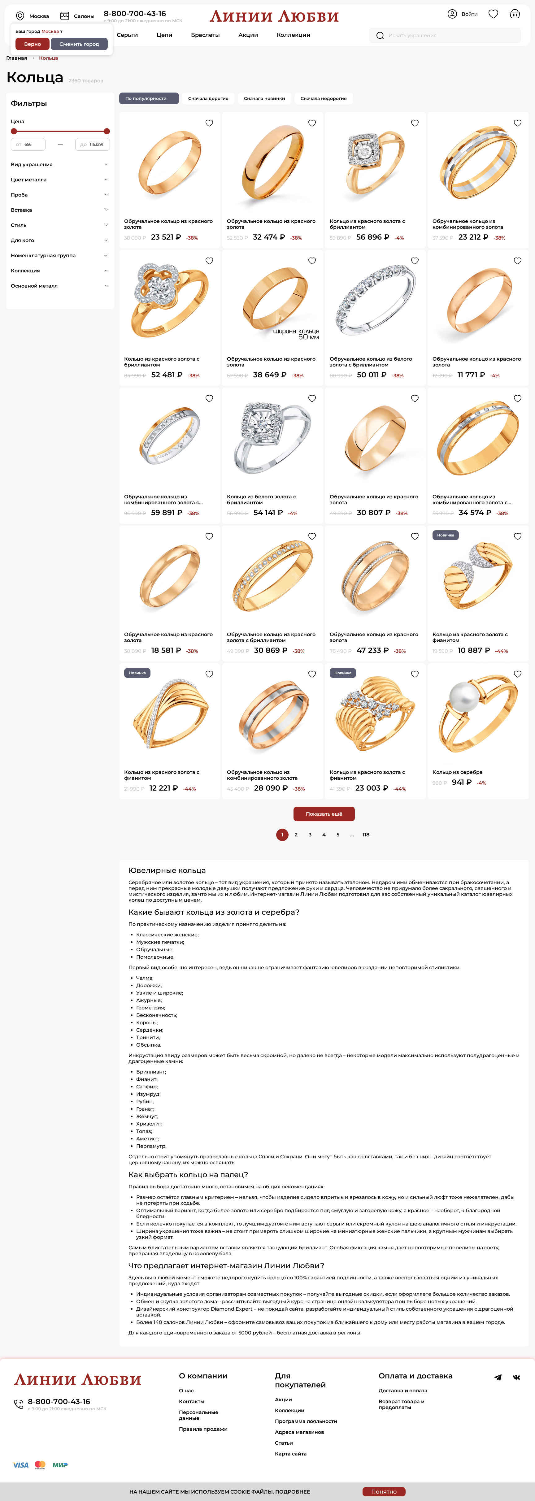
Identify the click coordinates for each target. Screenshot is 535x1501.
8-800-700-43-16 (135, 13)
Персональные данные (198, 1415)
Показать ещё (324, 814)
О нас (186, 1391)
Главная (16, 58)
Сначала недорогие (324, 98)
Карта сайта (291, 1454)
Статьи (284, 1443)
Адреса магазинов (299, 1432)
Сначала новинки (264, 98)
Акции (248, 35)
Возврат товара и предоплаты (401, 1404)
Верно (32, 44)
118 (366, 835)
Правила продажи (203, 1429)
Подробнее (292, 1492)
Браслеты (205, 35)
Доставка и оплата (403, 1391)
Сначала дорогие (208, 98)
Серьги (127, 35)
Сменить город (79, 44)
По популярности (146, 98)
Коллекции (294, 35)
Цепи (164, 35)
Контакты (191, 1401)
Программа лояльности (306, 1421)
